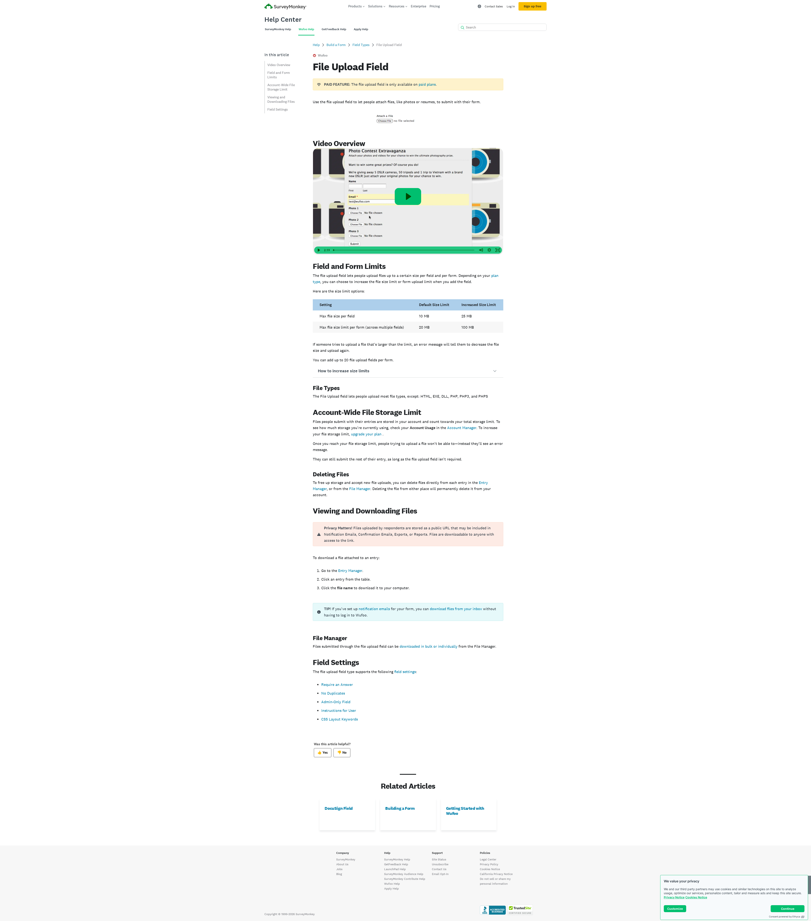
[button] (408, 371)
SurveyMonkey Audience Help (403, 874)
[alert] (408, 534)
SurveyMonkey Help (397, 859)
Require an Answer (337, 684)
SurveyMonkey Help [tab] (278, 29)
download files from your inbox (456, 608)
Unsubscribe (440, 864)
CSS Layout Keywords (339, 719)
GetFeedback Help (396, 864)
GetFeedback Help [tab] (334, 29)
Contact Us (439, 869)
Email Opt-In (440, 874)
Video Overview (278, 65)
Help (316, 45)
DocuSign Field (338, 808)
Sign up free (532, 6)
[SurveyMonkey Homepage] (285, 7)
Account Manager (461, 427)
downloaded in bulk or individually (428, 646)
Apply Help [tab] (361, 29)
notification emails (374, 608)
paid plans (427, 84)
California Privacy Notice (496, 874)
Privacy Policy (489, 864)
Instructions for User (338, 710)
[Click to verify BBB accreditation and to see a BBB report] (493, 914)
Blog (339, 874)
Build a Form (336, 45)
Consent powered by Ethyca (784, 916)
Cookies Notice (696, 897)
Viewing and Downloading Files (281, 99)
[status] (408, 84)
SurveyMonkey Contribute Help (404, 879)
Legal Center (488, 859)
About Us (342, 864)
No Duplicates (333, 693)
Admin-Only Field (335, 701)
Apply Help (391, 888)
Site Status (439, 859)
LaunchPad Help (395, 869)
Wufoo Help (392, 884)
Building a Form (400, 808)
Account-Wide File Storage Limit (281, 87)
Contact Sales (494, 6)
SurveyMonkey (345, 859)
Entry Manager (350, 570)
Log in (511, 6)
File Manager (359, 488)
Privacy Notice (674, 897)
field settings (405, 671)
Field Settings (277, 109)
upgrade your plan (366, 434)
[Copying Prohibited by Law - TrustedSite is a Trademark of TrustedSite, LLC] (520, 914)
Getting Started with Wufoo (465, 811)
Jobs (339, 869)
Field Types (361, 45)
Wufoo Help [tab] (306, 29)
